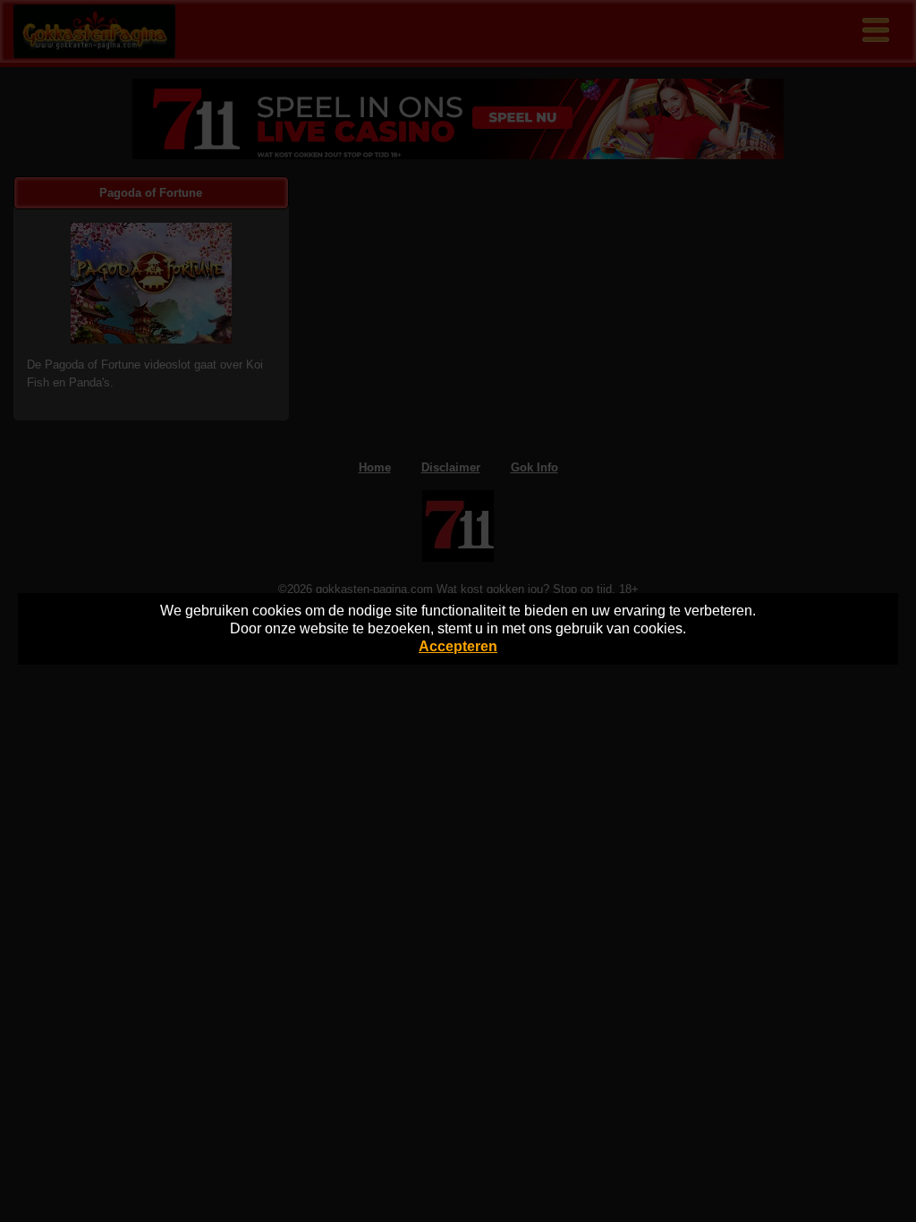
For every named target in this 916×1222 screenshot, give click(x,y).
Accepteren (458, 646)
